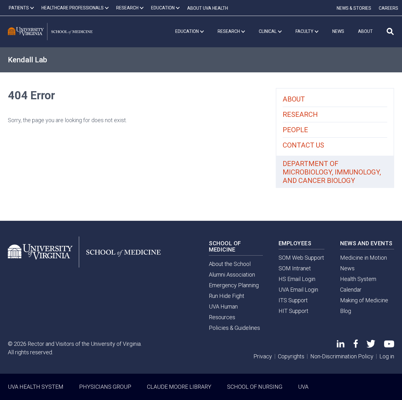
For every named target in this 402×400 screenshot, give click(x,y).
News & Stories (354, 8)
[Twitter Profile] (371, 345)
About (294, 99)
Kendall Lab (27, 59)
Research (300, 114)
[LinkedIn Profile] (340, 345)
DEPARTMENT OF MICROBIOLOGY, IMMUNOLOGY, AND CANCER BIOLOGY (332, 172)
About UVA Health (207, 8)
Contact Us (303, 145)
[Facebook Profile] (356, 345)
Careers (388, 8)
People (295, 130)
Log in (386, 356)
